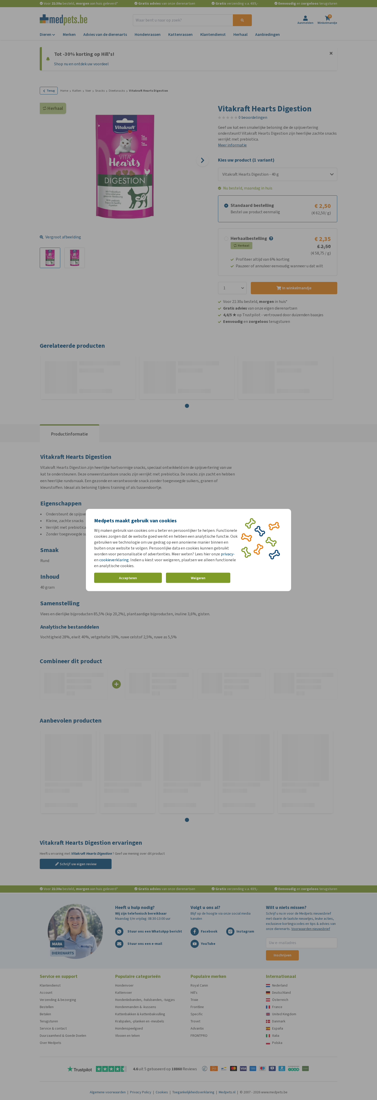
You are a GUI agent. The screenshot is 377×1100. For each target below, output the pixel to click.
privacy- (228, 554)
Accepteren (128, 577)
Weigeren (198, 577)
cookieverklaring (114, 560)
